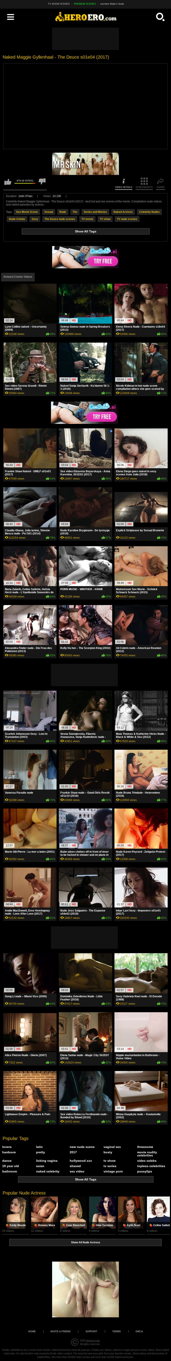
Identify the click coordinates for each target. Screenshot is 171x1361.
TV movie (87, 219)
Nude (62, 211)
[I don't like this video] (42, 183)
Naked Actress (123, 211)
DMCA (139, 1331)
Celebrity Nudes (149, 211)
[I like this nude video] (7, 183)
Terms (116, 1331)
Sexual (48, 211)
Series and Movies (95, 211)
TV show (105, 219)
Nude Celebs (17, 219)
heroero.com (93, 1340)
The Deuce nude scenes (60, 219)
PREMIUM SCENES (85, 3)
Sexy (35, 219)
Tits (75, 211)
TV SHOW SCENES (59, 3)
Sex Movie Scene (27, 211)
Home (32, 1331)
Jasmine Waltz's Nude (112, 3)
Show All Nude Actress (85, 1242)
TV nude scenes (127, 219)
